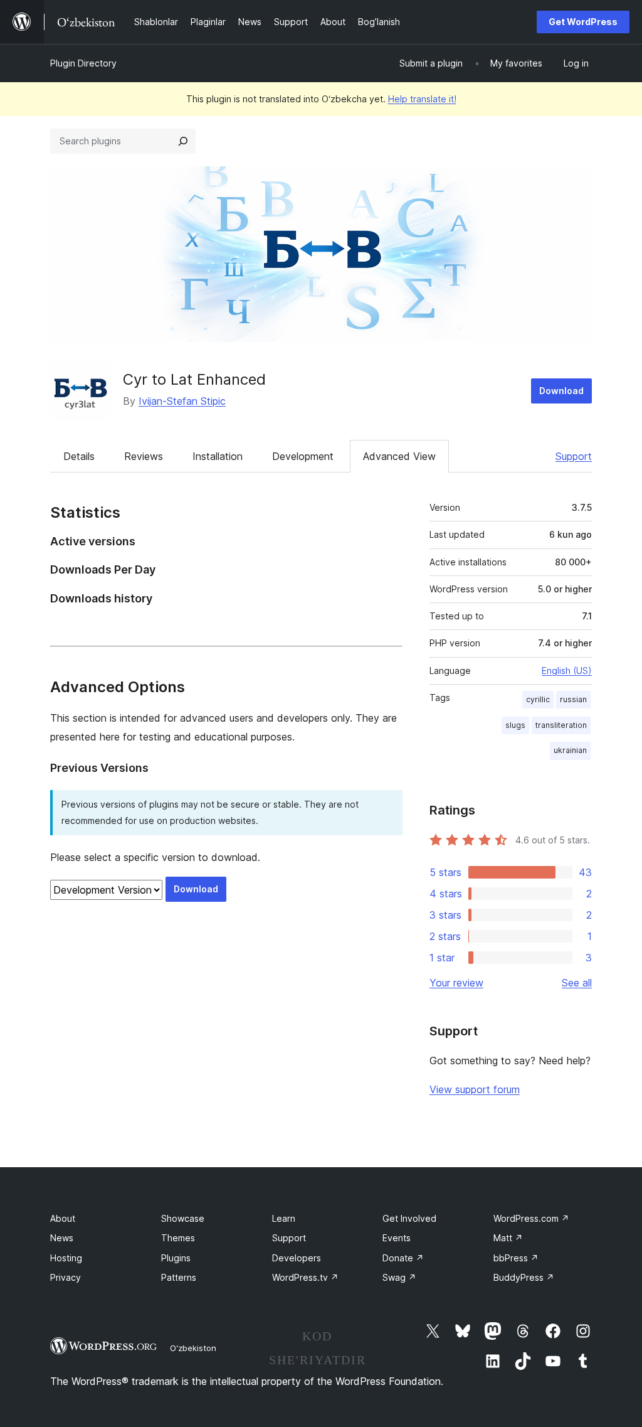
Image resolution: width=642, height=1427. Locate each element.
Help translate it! (422, 99)
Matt (508, 1237)
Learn (283, 1218)
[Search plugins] (183, 141)
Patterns (178, 1277)
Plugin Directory (83, 63)
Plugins (176, 1258)
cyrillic (538, 699)
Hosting (66, 1258)
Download (561, 390)
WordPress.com (531, 1218)
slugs (515, 725)
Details (79, 456)
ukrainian (570, 750)
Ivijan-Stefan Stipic (182, 401)
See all (577, 982)
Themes (178, 1237)
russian (573, 699)
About (62, 1218)
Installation (217, 456)
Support (573, 456)
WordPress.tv (305, 1277)
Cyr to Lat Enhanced (194, 379)
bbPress (516, 1258)
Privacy (65, 1277)
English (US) (567, 670)
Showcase (182, 1218)
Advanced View (399, 456)
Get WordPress (583, 21)
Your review (456, 982)
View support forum (474, 1089)
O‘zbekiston (193, 1348)
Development (303, 456)
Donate (403, 1258)
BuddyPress (523, 1277)
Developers (296, 1258)
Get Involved (409, 1218)
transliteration (561, 725)
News (61, 1237)
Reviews (143, 456)
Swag (399, 1277)
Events (396, 1237)
